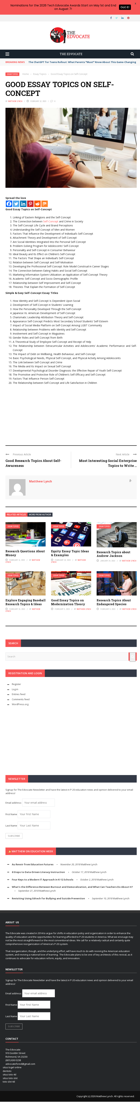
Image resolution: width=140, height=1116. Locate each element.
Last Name (11, 825)
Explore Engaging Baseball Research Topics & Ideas (25, 602)
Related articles (16, 514)
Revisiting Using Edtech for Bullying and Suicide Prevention (48, 898)
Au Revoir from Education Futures (32, 864)
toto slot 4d (9, 1081)
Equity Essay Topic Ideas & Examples (70, 553)
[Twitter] (16, 204)
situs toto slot (10, 1078)
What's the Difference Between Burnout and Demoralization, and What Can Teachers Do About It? (72, 887)
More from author (40, 514)
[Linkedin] (23, 204)
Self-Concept (50, 221)
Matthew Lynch (15, 101)
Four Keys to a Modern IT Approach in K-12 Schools (42, 879)
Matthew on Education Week (32, 851)
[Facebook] (9, 204)
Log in (15, 689)
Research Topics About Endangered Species (114, 602)
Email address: (13, 802)
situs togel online (12, 1067)
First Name (11, 814)
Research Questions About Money (25, 553)
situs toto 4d (9, 1074)
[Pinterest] (30, 204)
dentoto (7, 1071)
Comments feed (21, 699)
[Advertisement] (71, 412)
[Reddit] (37, 204)
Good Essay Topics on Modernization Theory (68, 602)
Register (16, 684)
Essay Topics (12, 74)
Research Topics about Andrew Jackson (113, 554)
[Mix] (44, 204)
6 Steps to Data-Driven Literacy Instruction (38, 872)
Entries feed (18, 694)
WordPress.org (20, 704)
